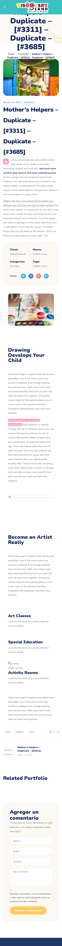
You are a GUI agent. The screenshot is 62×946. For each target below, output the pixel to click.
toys (31, 732)
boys (7, 732)
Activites (29, 102)
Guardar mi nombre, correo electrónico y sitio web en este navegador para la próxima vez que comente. (30, 897)
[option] (31, 790)
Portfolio (23, 53)
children (19, 732)
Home (11, 53)
